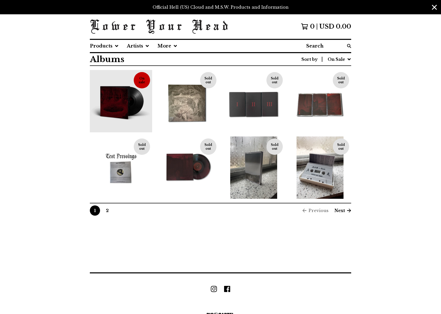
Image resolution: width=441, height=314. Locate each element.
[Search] (349, 46)
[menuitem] (104, 46)
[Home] (159, 26)
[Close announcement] (434, 7)
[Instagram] (214, 289)
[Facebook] (227, 289)
